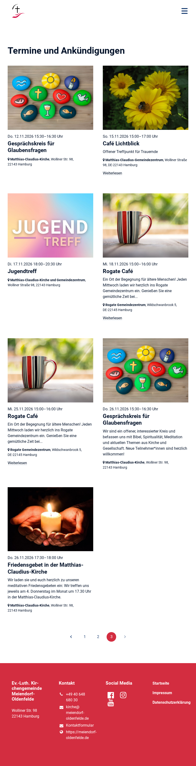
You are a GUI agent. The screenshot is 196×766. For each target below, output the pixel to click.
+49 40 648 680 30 (75, 697)
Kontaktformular (78, 725)
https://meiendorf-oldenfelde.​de (78, 735)
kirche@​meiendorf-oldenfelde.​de (77, 713)
